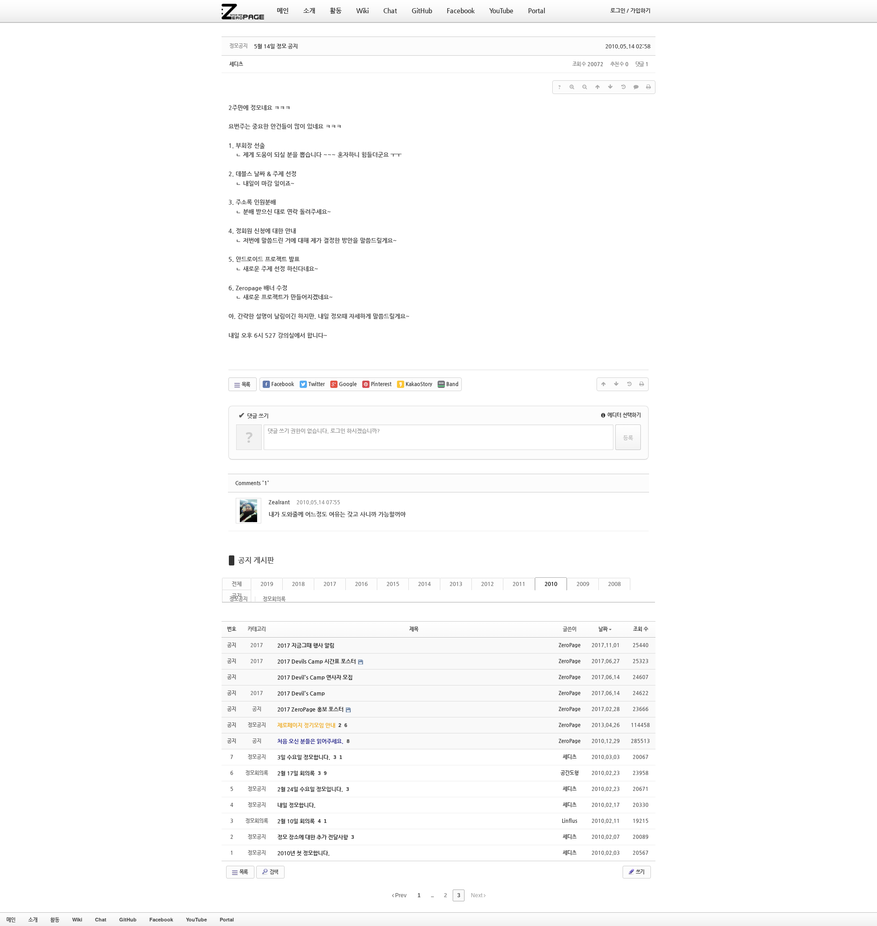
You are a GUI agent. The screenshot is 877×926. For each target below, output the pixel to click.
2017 (329, 584)
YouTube (196, 919)
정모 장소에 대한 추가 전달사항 (313, 837)
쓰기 (639, 872)
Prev (400, 895)
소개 (32, 919)
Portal (227, 919)
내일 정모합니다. (296, 805)
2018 (298, 584)
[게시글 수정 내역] (623, 87)
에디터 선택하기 (623, 415)
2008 (614, 584)
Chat (100, 919)
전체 (237, 584)
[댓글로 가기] (635, 87)
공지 (237, 595)
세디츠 (236, 64)
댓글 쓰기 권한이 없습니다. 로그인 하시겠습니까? (324, 431)
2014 (424, 584)
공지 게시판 (256, 560)
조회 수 (640, 629)
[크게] (571, 87)
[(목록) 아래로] (610, 87)
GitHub (128, 919)
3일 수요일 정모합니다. (304, 757)
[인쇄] (648, 87)
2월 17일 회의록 (296, 773)
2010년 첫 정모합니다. (303, 853)
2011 (518, 584)
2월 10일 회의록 (296, 821)
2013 (455, 584)
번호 (231, 629)
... (432, 895)
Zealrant (279, 502)
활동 (54, 919)
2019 (266, 584)
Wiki (77, 919)
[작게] (584, 87)
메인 (11, 919)
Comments (252, 483)
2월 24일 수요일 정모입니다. (310, 789)
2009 (582, 584)
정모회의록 (274, 599)
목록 (245, 384)
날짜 (603, 629)
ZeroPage (570, 645)
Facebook (161, 919)
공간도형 (569, 773)
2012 (487, 584)
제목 (413, 629)
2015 (392, 584)
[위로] (597, 87)
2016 (361, 584)
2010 (550, 584)
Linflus (569, 821)
